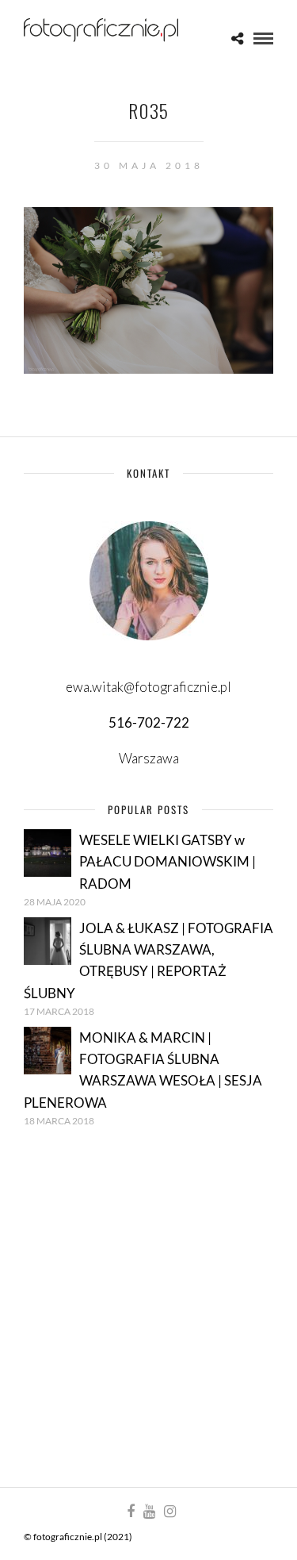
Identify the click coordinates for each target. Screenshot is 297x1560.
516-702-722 (149, 722)
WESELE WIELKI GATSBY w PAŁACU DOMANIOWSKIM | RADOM (167, 861)
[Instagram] (169, 1512)
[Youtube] (149, 1512)
